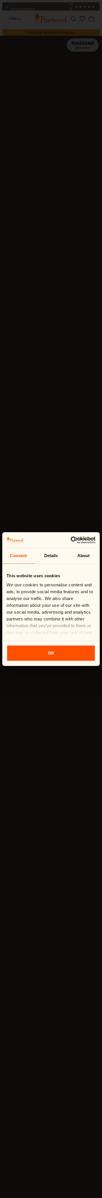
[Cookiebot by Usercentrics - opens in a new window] (71, 540)
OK (51, 653)
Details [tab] (51, 555)
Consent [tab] (18, 555)
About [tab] (83, 555)
